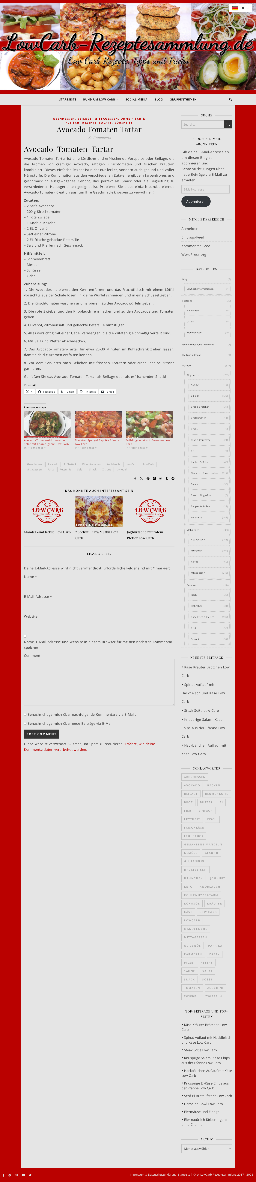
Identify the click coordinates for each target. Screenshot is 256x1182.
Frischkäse (194, 827)
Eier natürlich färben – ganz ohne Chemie (204, 1122)
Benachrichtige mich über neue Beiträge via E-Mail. (71, 723)
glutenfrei (194, 861)
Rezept (207, 962)
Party (51, 469)
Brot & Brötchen (200, 406)
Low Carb (131, 464)
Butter (206, 802)
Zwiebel (191, 996)
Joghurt (217, 878)
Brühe (194, 428)
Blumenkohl (216, 794)
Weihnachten (194, 332)
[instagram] (16, 1175)
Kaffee (194, 561)
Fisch (194, 594)
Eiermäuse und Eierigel (202, 1111)
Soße (207, 979)
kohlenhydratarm (201, 895)
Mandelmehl (195, 929)
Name (30, 576)
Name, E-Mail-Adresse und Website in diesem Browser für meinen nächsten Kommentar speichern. (98, 645)
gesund (212, 853)
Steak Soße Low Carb (201, 710)
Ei (221, 802)
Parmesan (193, 954)
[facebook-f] (4, 1175)
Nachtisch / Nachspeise (204, 473)
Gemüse (191, 853)
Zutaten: (191, 585)
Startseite (67, 99)
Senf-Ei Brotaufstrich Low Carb (208, 1096)
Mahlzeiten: (193, 530)
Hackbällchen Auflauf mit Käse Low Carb (206, 1073)
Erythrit (192, 819)
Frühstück (70, 464)
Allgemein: (193, 375)
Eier (187, 810)
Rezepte (89, 122)
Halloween (193, 310)
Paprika (215, 945)
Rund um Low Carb (99, 99)
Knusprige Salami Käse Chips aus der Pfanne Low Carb (203, 728)
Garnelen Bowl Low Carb (203, 1104)
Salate (105, 122)
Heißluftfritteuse (191, 355)
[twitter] (30, 1175)
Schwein (195, 639)
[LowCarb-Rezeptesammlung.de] (128, 47)
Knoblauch (113, 464)
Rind (193, 628)
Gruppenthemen (183, 99)
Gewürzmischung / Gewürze (198, 344)
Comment (32, 655)
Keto (188, 886)
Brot (188, 802)
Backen (214, 785)
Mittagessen (106, 118)
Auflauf (195, 384)
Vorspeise (124, 122)
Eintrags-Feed (192, 237)
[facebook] (10, 1175)
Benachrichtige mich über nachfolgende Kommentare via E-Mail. (82, 714)
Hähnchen (197, 606)
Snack (93, 469)
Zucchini (215, 988)
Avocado (53, 464)
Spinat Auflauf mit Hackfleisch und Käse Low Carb (203, 693)
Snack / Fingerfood (201, 495)
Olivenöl (192, 945)
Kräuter (214, 903)
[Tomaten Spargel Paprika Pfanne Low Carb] (98, 424)
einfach (205, 810)
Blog (158, 99)
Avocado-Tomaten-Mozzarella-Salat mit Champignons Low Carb (46, 442)
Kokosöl (192, 903)
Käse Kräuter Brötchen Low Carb (204, 1027)
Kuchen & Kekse (200, 462)
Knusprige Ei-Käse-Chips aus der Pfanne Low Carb (205, 1085)
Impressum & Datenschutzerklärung (153, 1174)
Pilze (188, 962)
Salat (80, 469)
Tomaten (192, 988)
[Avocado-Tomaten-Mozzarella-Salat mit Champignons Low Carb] (47, 424)
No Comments (99, 137)
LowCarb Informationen (200, 288)
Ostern (191, 321)
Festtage (187, 300)
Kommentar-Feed (195, 246)
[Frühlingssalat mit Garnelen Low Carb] (149, 424)
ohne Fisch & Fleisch (202, 617)
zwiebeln (122, 469)
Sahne (189, 971)
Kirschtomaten (91, 464)
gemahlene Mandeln (203, 844)
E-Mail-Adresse (38, 596)
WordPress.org (193, 254)
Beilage (85, 118)
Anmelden (189, 228)
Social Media (136, 99)
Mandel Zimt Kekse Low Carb (47, 532)
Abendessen (64, 118)
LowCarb (148, 464)
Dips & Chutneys (200, 440)
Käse (188, 912)
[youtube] (24, 1175)
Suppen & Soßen (200, 506)
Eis (192, 451)
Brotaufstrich (198, 417)
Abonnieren (196, 201)
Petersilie (65, 469)
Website (30, 616)
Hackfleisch (195, 870)
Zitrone (106, 469)
